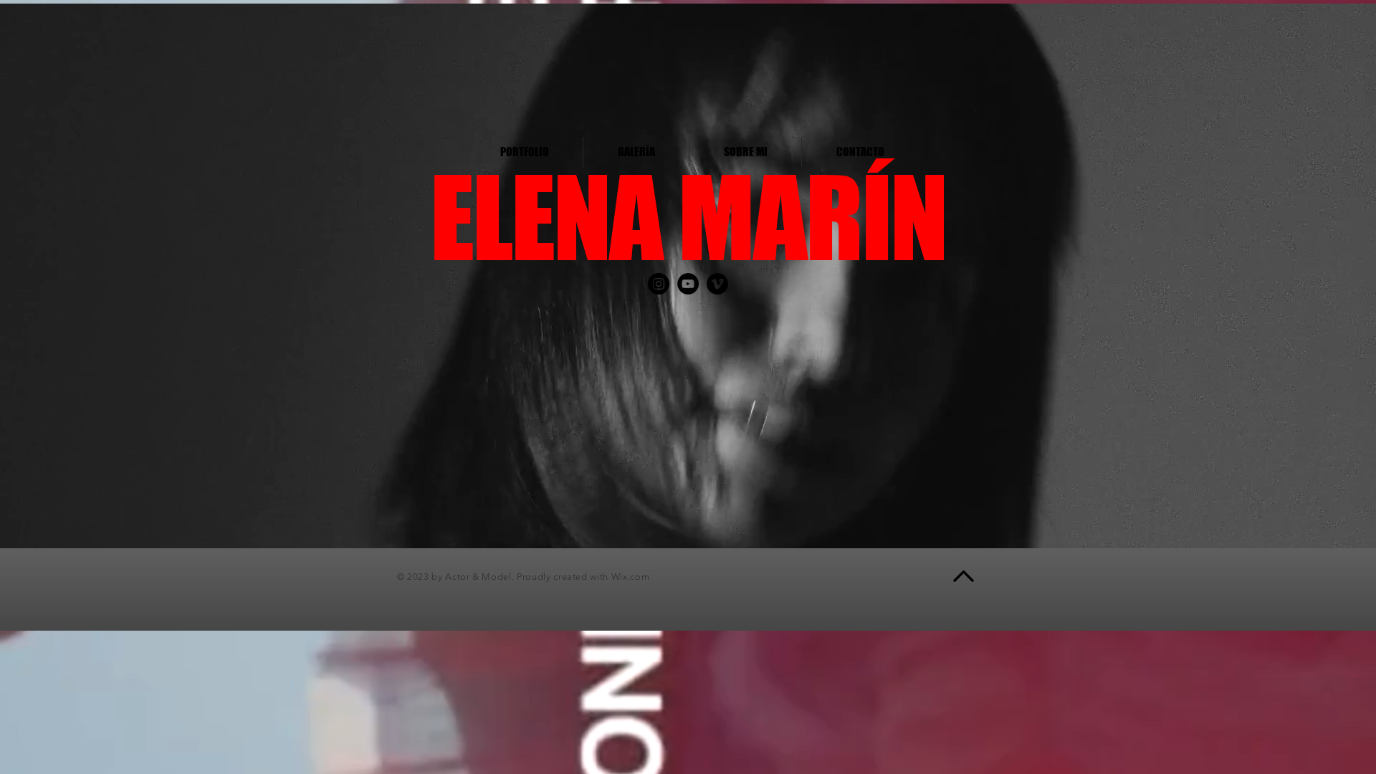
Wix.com (630, 576)
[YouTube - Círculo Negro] (688, 284)
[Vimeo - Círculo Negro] (717, 284)
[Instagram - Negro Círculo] (658, 284)
